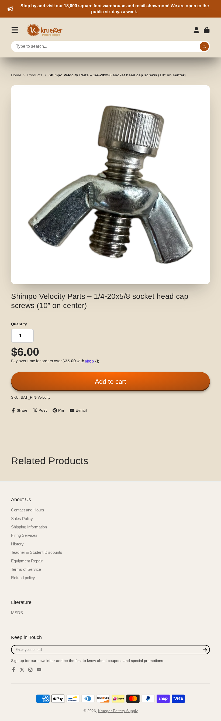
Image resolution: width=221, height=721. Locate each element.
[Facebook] (13, 669)
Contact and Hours (27, 510)
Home (16, 75)
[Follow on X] (22, 669)
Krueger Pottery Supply (118, 711)
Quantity (19, 324)
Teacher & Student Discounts (36, 552)
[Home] (46, 30)
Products (34, 75)
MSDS (17, 612)
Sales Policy (22, 518)
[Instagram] (30, 669)
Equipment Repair (27, 561)
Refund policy (23, 577)
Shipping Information (29, 527)
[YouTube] (39, 669)
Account (196, 30)
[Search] (204, 46)
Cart (206, 30)
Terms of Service (26, 569)
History (17, 544)
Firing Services (24, 535)
